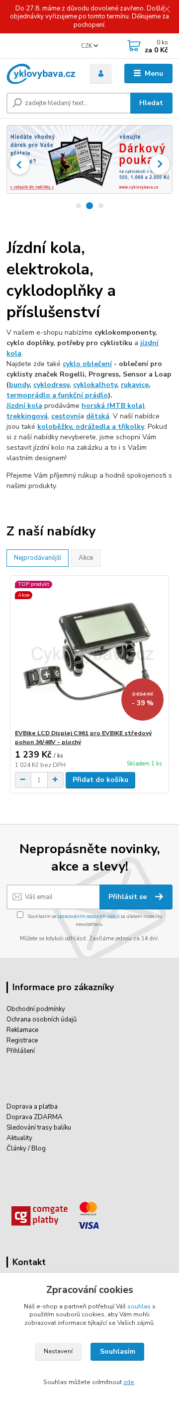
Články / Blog (26, 1148)
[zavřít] (167, 9)
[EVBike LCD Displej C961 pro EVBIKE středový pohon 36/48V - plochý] (90, 652)
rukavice (135, 384)
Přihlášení (20, 1050)
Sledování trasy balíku (38, 1127)
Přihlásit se (128, 896)
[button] (19, 164)
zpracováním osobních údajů (88, 916)
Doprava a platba (32, 1106)
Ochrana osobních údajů (41, 1019)
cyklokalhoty (95, 384)
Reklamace (22, 1029)
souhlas (139, 1306)
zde (128, 1382)
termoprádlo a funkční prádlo (57, 395)
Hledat (151, 103)
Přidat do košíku (100, 779)
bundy (19, 384)
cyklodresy (51, 384)
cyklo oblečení (87, 364)
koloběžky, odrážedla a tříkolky (90, 426)
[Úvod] (41, 73)
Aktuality (19, 1138)
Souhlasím (117, 1351)
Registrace (22, 1040)
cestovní (65, 416)
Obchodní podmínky (35, 1009)
